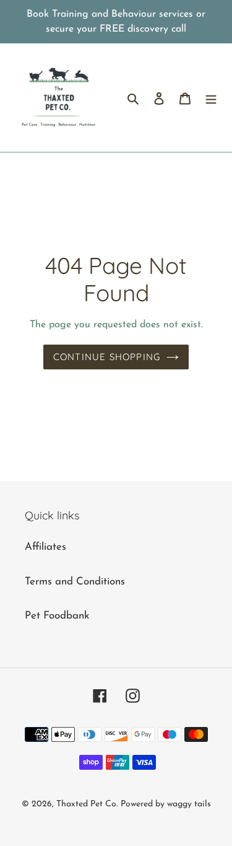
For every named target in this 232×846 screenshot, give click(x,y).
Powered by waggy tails (166, 804)
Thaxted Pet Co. (87, 804)
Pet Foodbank (57, 615)
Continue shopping (106, 357)
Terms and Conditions (75, 581)
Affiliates (45, 547)
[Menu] (211, 98)
